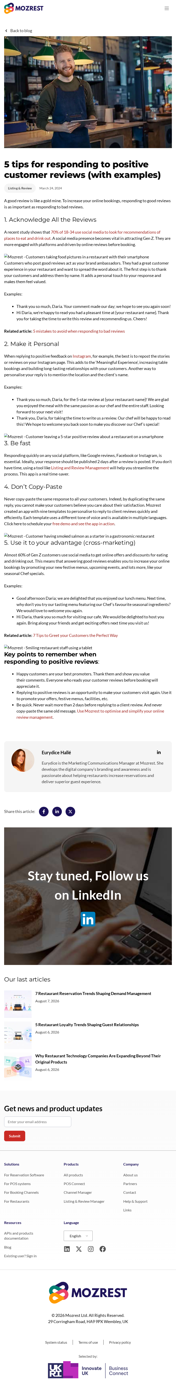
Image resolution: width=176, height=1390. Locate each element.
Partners (130, 1183)
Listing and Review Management (80, 467)
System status (56, 1342)
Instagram (82, 356)
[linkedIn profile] (159, 752)
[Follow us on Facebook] (102, 1249)
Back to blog (21, 30)
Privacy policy (120, 1342)
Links (127, 1210)
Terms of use (88, 1342)
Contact (129, 1192)
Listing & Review (20, 188)
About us (130, 1175)
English (75, 1236)
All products (73, 1175)
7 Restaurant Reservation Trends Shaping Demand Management (93, 993)
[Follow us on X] (79, 1249)
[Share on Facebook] (44, 811)
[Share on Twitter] (70, 811)
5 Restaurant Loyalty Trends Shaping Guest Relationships (87, 1024)
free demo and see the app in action (83, 523)
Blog (7, 1247)
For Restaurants (16, 1201)
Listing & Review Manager (84, 1201)
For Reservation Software (24, 1175)
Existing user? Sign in (20, 1256)
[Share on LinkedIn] (57, 811)
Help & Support (135, 1201)
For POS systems (17, 1183)
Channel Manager (78, 1192)
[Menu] (167, 8)
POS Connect (74, 1183)
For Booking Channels (21, 1192)
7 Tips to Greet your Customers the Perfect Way (75, 635)
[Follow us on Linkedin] (67, 1249)
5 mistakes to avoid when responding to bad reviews (79, 331)
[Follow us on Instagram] (91, 1249)
